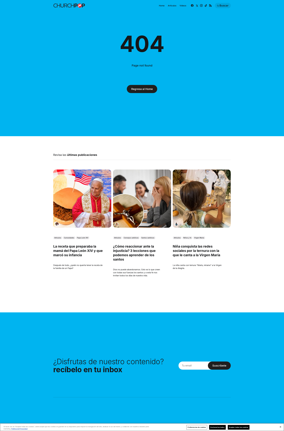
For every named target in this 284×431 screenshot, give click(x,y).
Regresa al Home (142, 89)
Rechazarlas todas (217, 427)
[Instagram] (201, 5)
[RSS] (210, 5)
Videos (183, 5)
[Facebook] (192, 5)
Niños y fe (187, 238)
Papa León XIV (82, 238)
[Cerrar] (280, 426)
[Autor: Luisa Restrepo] (116, 224)
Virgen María (199, 238)
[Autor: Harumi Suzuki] (176, 224)
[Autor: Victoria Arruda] (57, 224)
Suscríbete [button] (219, 365)
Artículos (172, 5)
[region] (142, 427)
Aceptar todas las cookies (238, 427)
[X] (196, 5)
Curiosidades (69, 238)
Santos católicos (147, 238)
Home (162, 5)
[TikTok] (206, 5)
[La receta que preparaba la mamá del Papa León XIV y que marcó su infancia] (82, 199)
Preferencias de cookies (197, 427)
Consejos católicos (131, 238)
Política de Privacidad (19, 429)
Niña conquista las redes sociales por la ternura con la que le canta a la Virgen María (196, 250)
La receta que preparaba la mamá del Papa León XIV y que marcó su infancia (78, 250)
